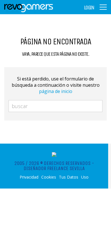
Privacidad (29, 177)
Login (89, 8)
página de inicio (55, 91)
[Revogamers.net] (28, 11)
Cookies (48, 177)
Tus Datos (68, 177)
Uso (85, 177)
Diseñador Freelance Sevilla (54, 168)
